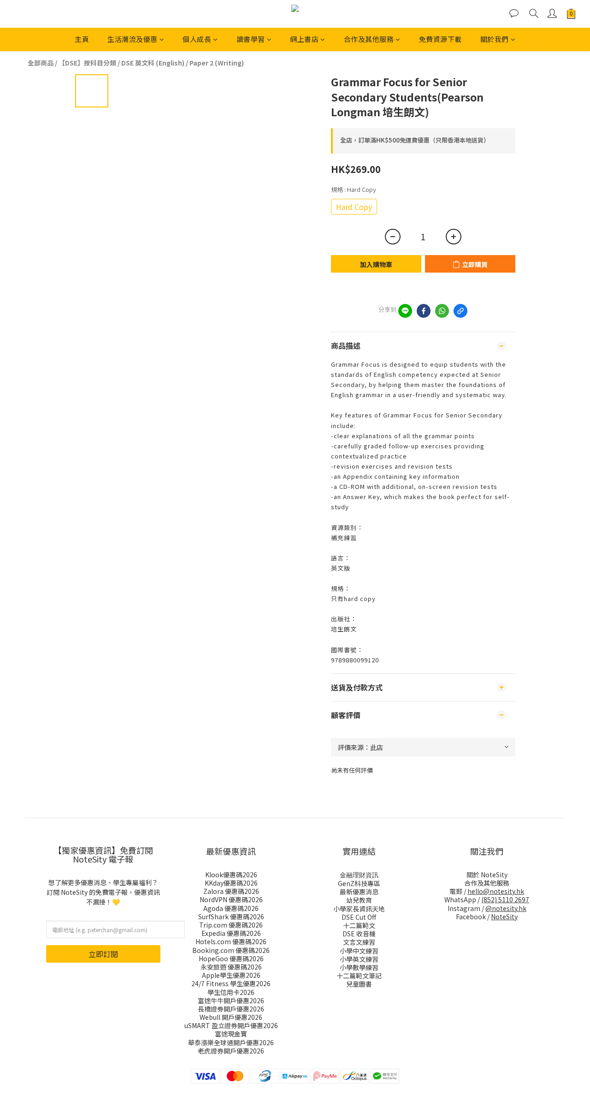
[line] (405, 311)
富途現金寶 (231, 1033)
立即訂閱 (103, 953)
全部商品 (40, 62)
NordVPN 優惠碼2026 (231, 899)
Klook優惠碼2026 (231, 874)
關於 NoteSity (486, 874)
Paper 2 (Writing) (216, 62)
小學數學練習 (359, 967)
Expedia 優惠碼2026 (231, 933)
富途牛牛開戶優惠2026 (231, 1000)
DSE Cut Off (359, 917)
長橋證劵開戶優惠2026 (231, 1008)
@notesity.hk (505, 908)
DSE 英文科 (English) (152, 62)
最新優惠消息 (359, 891)
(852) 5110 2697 (505, 899)
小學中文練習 (359, 950)
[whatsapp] (442, 311)
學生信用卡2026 (230, 992)
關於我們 (494, 39)
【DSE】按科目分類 (87, 62)
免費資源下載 (440, 39)
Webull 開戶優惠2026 (231, 1017)
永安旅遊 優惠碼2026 (231, 966)
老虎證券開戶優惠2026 (231, 1050)
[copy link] (460, 311)
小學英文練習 (359, 959)
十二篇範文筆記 (359, 975)
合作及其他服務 (369, 39)
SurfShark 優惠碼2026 (231, 916)
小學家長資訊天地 (359, 908)
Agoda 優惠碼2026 (231, 908)
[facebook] (424, 311)
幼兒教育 (359, 900)
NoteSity (504, 916)
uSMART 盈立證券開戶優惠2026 (231, 1025)
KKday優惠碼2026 (231, 882)
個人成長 (197, 39)
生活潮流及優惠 (132, 39)
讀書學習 (250, 39)
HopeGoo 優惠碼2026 (231, 958)
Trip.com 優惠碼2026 (231, 924)
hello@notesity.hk (495, 891)
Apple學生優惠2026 (231, 975)
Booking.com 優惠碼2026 (231, 950)
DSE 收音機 (359, 933)
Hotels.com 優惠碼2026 (230, 941)
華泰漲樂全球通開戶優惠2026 (231, 1042)
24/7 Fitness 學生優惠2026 (231, 983)
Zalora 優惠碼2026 (231, 891)
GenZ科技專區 (359, 883)
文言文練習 (359, 941)
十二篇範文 (359, 925)
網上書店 (304, 39)
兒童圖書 (359, 983)
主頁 (82, 39)
